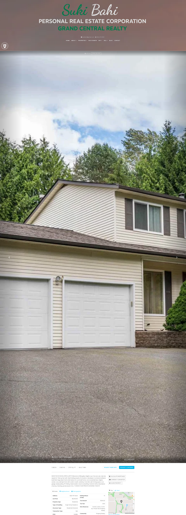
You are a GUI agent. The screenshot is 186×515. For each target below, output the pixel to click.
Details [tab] (56, 491)
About (73, 40)
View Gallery (96, 53)
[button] (11, 257)
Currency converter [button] (118, 479)
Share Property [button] (116, 483)
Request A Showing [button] (126, 467)
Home (68, 40)
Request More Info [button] (110, 467)
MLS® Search (92, 40)
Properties (82, 40)
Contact (117, 40)
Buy (100, 40)
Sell (105, 40)
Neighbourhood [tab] (65, 491)
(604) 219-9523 (100, 37)
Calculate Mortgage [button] (117, 476)
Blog (111, 40)
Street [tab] (118, 490)
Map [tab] (111, 490)
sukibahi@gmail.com (88, 37)
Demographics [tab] (77, 491)
